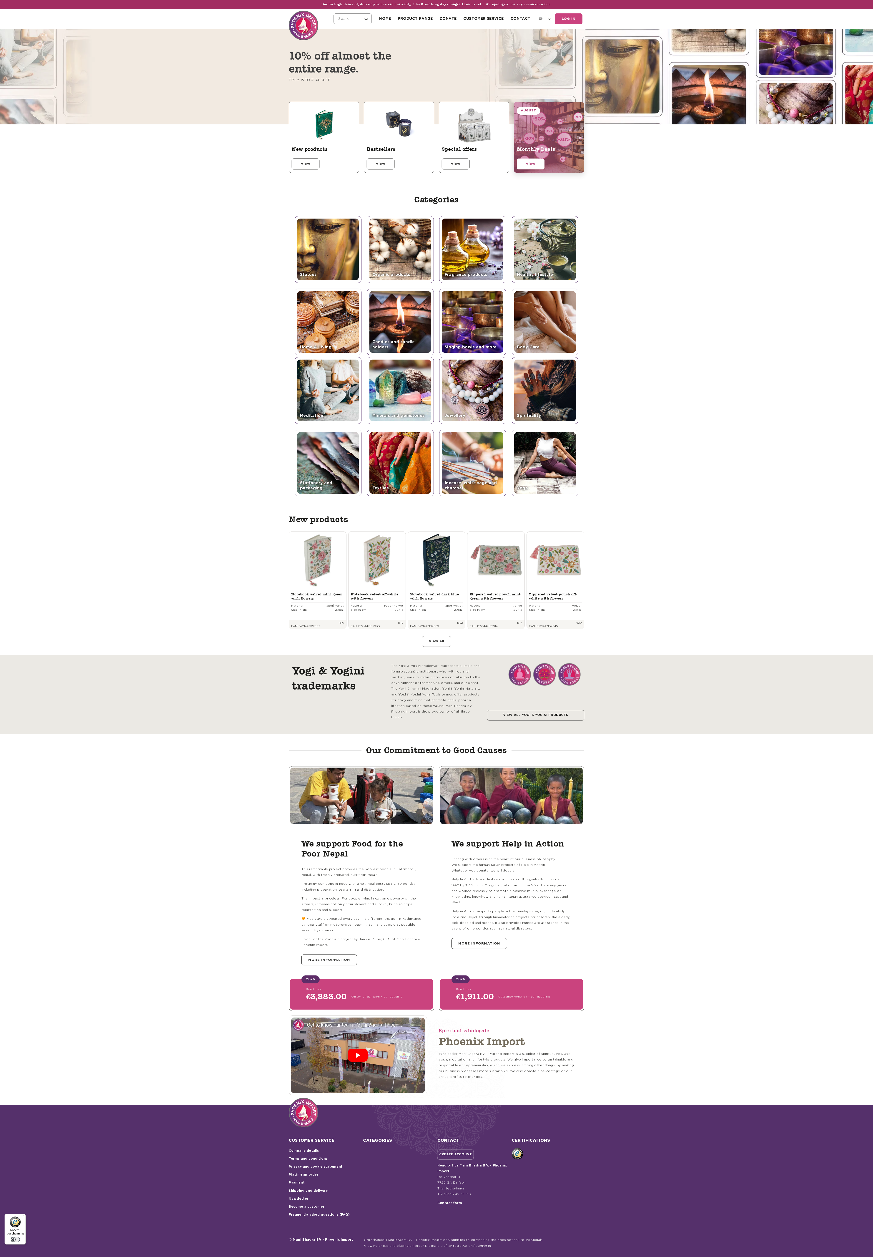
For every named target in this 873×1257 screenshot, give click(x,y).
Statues (308, 275)
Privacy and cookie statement (316, 1166)
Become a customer (306, 1206)
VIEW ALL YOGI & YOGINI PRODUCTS (535, 715)
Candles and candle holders (393, 344)
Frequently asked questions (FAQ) (319, 1214)
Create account (455, 1154)
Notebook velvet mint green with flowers (317, 596)
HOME (385, 18)
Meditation (312, 416)
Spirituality (529, 416)
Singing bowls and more (471, 347)
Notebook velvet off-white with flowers (375, 596)
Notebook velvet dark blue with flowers (434, 596)
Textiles (380, 488)
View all (436, 641)
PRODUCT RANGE (415, 18)
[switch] (15, 1239)
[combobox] (353, 19)
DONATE (448, 18)
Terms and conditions (308, 1158)
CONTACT (520, 18)
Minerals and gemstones (398, 416)
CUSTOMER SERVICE (483, 18)
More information (329, 960)
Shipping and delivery (308, 1190)
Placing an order (304, 1174)
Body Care (528, 347)
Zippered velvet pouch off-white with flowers (553, 596)
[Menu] (23, 1216)
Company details (304, 1150)
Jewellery (455, 416)
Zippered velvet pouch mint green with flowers (495, 596)
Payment (297, 1182)
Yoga (522, 488)
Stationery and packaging (316, 485)
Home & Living (316, 347)
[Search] (366, 19)
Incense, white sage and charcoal (471, 485)
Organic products (391, 275)
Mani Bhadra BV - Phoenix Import (323, 1239)
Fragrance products (466, 275)
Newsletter (299, 1198)
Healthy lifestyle (535, 275)
